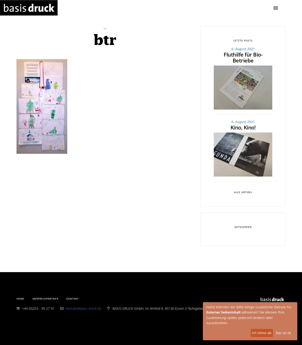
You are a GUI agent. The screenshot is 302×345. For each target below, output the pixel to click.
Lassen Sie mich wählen (225, 333)
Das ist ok (283, 333)
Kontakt (72, 298)
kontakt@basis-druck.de (83, 308)
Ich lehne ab (262, 333)
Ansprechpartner (45, 298)
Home (21, 298)
